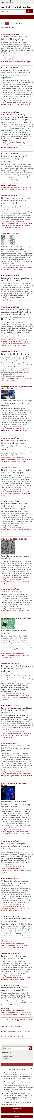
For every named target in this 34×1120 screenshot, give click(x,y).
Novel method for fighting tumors (16, 354)
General (4, 1065)
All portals (7, 1058)
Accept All (17, 1112)
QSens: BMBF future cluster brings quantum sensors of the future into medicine (16, 403)
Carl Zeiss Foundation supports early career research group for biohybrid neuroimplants (15, 883)
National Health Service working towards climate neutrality (15, 247)
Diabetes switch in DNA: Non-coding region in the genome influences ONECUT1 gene (14, 506)
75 (17, 24)
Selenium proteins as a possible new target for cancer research (16, 279)
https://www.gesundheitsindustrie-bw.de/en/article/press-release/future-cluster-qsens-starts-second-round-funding (16, 977)
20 (21, 1020)
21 (24, 1020)
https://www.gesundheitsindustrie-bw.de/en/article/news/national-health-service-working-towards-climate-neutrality (16, 267)
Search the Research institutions (13, 1036)
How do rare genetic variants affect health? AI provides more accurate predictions (16, 748)
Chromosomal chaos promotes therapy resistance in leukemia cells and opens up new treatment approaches (16, 74)
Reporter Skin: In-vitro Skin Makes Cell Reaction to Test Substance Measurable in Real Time (16, 710)
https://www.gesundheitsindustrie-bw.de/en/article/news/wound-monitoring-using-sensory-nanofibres (15, 581)
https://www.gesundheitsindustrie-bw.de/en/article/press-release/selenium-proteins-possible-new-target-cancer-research (16, 299)
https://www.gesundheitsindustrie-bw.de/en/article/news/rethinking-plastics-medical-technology (15, 655)
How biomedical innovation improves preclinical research (13, 442)
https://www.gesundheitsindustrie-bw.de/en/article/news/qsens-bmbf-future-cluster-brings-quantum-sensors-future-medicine (15, 429)
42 (29, 1020)
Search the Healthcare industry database (16, 1031)
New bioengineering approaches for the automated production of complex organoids (16, 200)
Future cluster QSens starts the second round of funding (14, 957)
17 (12, 1020)
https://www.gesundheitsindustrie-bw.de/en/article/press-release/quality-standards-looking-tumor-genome (14, 945)
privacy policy (12, 1104)
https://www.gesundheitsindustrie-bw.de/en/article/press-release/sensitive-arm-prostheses (16, 610)
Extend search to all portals (12, 1026)
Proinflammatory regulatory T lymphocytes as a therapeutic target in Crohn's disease (16, 804)
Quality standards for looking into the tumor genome (16, 920)
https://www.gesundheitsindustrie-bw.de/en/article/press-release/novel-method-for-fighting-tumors (16, 378)
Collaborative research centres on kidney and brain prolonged (15, 38)
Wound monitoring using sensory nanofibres (16, 557)
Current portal (8, 1056)
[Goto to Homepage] (17, 7)
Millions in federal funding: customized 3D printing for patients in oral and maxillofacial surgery (16, 117)
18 (15, 1020)
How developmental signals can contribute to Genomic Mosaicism (16, 845)
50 (12, 24)
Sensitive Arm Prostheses (12, 592)
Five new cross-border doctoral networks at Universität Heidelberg (16, 989)
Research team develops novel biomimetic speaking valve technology (14, 159)
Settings (17, 1116)
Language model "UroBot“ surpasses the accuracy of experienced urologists (17, 668)
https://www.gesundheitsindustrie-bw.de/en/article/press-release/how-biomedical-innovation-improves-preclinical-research (17, 459)
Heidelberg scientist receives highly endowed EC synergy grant (16, 471)
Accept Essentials (17, 1108)
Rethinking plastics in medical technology (14, 632)
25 (7, 24)
